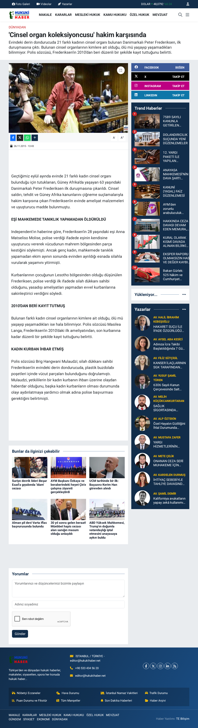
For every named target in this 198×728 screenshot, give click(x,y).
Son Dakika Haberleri (118, 700)
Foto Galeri (23, 4)
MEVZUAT (160, 15)
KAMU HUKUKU (114, 15)
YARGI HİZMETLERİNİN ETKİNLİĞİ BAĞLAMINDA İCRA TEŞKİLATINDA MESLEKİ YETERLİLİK (169, 444)
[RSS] (175, 666)
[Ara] (180, 14)
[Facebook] (146, 666)
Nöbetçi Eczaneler (28, 693)
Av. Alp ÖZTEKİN (164, 418)
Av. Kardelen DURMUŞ (169, 475)
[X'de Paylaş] (20, 138)
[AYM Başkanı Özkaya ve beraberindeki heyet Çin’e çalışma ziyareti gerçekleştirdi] (68, 467)
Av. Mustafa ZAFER (167, 437)
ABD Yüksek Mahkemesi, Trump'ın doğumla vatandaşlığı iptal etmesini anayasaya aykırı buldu (107, 530)
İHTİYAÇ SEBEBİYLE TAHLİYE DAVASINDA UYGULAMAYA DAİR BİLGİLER (168, 482)
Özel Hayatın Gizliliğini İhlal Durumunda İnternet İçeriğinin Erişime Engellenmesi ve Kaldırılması (169, 426)
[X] (153, 666)
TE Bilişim (182, 718)
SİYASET (28, 719)
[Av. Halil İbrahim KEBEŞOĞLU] (142, 323)
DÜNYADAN (17, 27)
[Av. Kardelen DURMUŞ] (142, 479)
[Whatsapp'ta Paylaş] (27, 138)
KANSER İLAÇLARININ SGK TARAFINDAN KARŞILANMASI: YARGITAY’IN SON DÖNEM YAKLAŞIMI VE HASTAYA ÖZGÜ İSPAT (169, 365)
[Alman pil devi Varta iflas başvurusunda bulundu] (29, 509)
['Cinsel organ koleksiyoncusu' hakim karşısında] (68, 98)
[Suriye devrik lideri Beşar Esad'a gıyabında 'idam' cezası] (29, 467)
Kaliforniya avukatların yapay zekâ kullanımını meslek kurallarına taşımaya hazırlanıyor (169, 501)
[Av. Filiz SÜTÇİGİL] (142, 362)
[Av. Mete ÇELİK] (142, 460)
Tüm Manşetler (70, 700)
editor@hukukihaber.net (90, 675)
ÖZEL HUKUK (139, 15)
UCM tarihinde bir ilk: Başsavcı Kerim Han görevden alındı (104, 484)
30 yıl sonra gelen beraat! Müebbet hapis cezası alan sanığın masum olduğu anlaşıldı (68, 528)
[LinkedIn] (167, 666)
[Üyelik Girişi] (186, 4)
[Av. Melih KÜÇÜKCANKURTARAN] (142, 402)
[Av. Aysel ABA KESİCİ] (142, 344)
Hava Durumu (70, 693)
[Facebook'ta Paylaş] (13, 138)
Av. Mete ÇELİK (163, 456)
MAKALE (45, 15)
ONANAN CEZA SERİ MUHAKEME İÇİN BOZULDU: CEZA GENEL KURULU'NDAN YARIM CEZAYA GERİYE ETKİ (169, 463)
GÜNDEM (15, 719)
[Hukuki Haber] (19, 14)
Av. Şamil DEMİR (164, 493)
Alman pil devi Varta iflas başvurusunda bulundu (29, 524)
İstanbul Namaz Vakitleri (122, 693)
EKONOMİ (43, 719)
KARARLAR (63, 15)
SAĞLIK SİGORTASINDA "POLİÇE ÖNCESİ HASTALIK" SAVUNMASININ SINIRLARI (165, 408)
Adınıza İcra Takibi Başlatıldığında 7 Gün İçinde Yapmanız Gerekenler (168, 346)
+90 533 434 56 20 (87, 668)
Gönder (20, 634)
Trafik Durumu (158, 693)
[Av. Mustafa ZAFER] (142, 442)
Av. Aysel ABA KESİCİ (168, 339)
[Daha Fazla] (35, 138)
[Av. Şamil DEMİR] (142, 498)
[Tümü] (184, 294)
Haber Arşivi (158, 700)
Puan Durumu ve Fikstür (31, 700)
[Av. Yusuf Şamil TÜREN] (142, 381)
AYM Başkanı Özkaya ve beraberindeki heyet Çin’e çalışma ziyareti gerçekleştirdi (68, 486)
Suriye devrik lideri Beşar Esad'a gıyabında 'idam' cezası (29, 484)
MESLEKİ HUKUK (87, 15)
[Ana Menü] (187, 14)
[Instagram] (160, 666)
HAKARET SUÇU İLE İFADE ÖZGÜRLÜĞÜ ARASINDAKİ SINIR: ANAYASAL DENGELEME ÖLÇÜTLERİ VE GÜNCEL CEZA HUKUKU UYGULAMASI (167, 329)
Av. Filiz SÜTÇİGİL (165, 358)
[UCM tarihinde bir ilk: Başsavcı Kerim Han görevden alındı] (107, 467)
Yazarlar (67, 4)
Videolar (46, 4)
